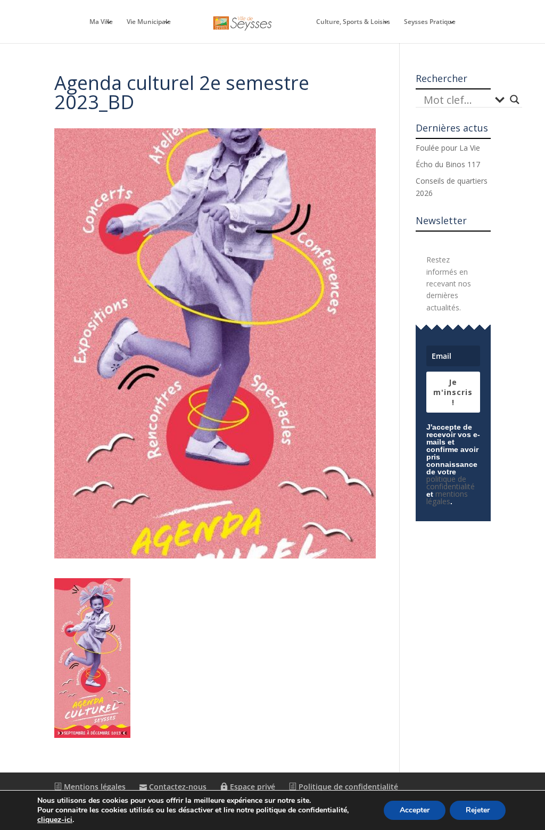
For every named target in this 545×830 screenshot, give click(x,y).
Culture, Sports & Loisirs (353, 22)
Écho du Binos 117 (448, 164)
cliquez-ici (54, 820)
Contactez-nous (177, 787)
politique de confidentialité (450, 482)
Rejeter (478, 810)
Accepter (415, 810)
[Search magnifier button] (514, 99)
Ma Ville (101, 22)
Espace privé (251, 787)
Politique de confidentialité (347, 787)
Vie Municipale (149, 22)
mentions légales (447, 497)
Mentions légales (94, 787)
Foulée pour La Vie (448, 148)
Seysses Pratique (430, 22)
